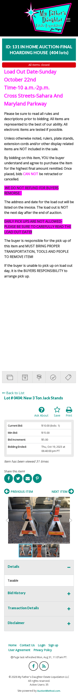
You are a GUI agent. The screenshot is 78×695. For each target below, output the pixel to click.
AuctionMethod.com (48, 690)
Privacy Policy (42, 650)
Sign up (53, 645)
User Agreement (19, 650)
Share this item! (14, 471)
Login (41, 645)
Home (12, 645)
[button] (39, 520)
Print (69, 415)
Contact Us (27, 645)
